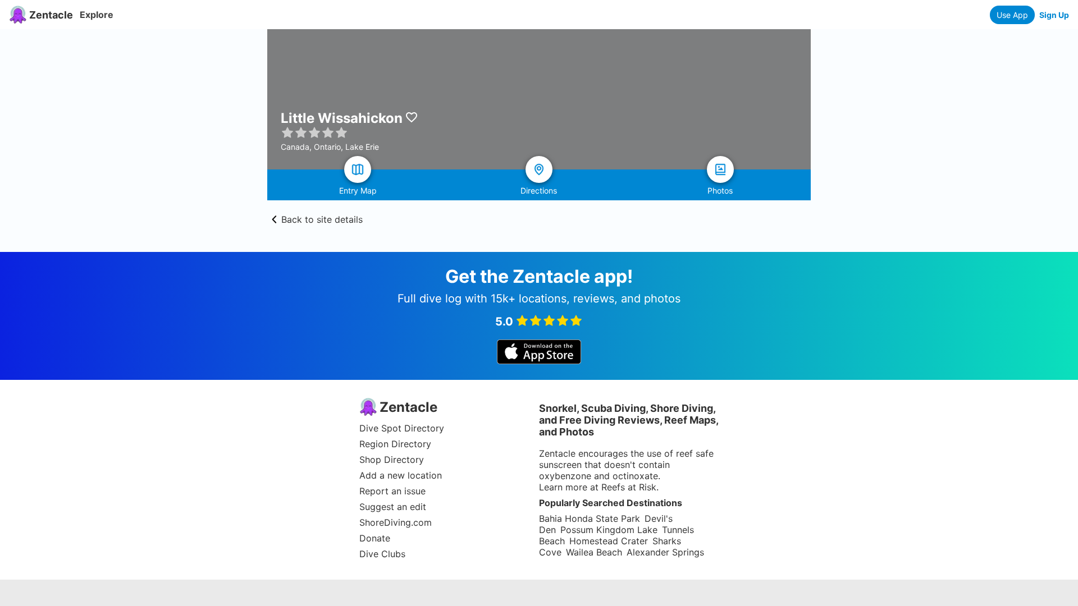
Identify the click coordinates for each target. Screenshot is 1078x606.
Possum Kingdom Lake (608, 529)
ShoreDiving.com (395, 522)
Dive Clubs (382, 553)
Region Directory (395, 443)
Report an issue (392, 491)
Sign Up (1054, 15)
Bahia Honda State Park (589, 518)
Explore (96, 14)
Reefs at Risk (628, 487)
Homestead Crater (608, 541)
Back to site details (322, 219)
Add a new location (400, 475)
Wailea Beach (594, 552)
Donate (374, 538)
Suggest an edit (392, 506)
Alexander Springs (665, 552)
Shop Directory (391, 459)
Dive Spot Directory (401, 428)
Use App (1012, 15)
